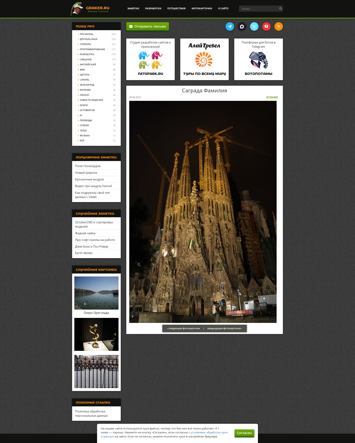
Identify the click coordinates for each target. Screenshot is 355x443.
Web (82, 69)
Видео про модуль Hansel (93, 186)
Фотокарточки (202, 8)
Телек (83, 130)
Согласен (244, 433)
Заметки (133, 8)
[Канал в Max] (242, 26)
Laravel (84, 79)
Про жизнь (86, 34)
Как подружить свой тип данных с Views (92, 195)
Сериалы (85, 44)
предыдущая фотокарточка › (224, 328)
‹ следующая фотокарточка (183, 328)
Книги (84, 105)
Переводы (86, 120)
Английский (88, 64)
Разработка (87, 54)
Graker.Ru (97, 8)
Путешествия (176, 8)
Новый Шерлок (86, 173)
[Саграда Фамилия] (203, 211)
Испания (272, 97)
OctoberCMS (87, 110)
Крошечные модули (89, 179)
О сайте (223, 8)
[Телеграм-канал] (230, 26)
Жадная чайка (85, 233)
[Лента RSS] (278, 26)
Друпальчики (88, 39)
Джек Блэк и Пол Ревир (91, 246)
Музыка (85, 135)
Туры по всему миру (204, 74)
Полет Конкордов (87, 166)
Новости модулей (91, 100)
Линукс (84, 95)
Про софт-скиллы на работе (95, 240)
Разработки (153, 8)
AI (81, 115)
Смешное (86, 59)
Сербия (84, 125)
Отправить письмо (149, 26)
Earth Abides (84, 253)
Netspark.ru (150, 74)
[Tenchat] (266, 26)
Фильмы (85, 89)
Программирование (92, 49)
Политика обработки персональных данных (91, 413)
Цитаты (84, 74)
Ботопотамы (258, 74)
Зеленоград (87, 84)
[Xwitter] (254, 26)
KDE (82, 140)
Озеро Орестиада (96, 313)
